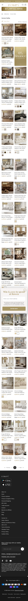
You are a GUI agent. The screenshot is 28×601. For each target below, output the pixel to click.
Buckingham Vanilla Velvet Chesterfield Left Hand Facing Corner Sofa (7, 101)
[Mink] (5, 43)
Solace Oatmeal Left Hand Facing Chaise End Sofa (20, 196)
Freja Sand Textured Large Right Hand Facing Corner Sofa (20, 216)
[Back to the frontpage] (2, 14)
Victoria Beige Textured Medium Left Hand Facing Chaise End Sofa (19, 391)
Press (3, 512)
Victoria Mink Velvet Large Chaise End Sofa (7, 124)
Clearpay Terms (5, 529)
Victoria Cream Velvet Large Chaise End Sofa (19, 434)
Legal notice (18, 597)
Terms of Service (6, 527)
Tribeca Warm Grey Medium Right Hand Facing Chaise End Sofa (20, 101)
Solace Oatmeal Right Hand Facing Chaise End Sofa (19, 351)
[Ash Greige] (15, 106)
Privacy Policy (5, 531)
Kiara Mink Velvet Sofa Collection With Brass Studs (20, 173)
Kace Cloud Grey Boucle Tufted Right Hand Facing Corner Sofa (7, 216)
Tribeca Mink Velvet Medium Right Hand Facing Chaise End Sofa (7, 81)
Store (3, 494)
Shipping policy (23, 594)
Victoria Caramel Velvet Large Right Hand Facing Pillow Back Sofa (19, 262)
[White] (18, 221)
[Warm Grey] (18, 106)
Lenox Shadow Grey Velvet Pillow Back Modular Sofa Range (19, 124)
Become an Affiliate (7, 510)
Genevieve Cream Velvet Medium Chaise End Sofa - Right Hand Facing (7, 173)
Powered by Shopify (19, 590)
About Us (4, 492)
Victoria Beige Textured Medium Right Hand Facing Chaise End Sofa (7, 414)
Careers (3, 507)
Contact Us (4, 518)
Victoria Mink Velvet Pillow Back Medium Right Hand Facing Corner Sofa (20, 239)
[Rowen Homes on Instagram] (6, 561)
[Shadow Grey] (18, 129)
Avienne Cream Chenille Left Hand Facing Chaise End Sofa (7, 61)
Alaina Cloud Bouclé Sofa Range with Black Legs (7, 239)
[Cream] (3, 43)
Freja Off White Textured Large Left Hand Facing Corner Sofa (7, 282)
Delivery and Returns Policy (8, 522)
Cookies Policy (5, 534)
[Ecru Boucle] (8, 43)
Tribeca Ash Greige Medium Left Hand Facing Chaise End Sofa (7, 371)
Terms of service (17, 594)
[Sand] (15, 221)
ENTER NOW (14, 308)
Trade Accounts (5, 505)
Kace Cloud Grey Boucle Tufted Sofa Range (19, 414)
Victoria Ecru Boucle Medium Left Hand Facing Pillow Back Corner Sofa (20, 147)
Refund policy (4, 594)
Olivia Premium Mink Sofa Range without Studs (20, 81)
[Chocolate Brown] (20, 106)
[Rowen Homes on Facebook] (2, 561)
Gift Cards (4, 503)
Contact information (11, 597)
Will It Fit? (4, 525)
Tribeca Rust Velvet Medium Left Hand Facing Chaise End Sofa (19, 38)
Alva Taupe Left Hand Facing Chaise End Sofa (20, 371)
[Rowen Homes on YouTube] (11, 561)
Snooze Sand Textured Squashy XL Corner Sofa (20, 282)
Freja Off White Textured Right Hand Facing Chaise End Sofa (7, 434)
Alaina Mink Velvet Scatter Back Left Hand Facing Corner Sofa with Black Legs (7, 262)
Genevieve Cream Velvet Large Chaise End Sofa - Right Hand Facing (7, 351)
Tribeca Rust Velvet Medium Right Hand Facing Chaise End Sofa (7, 196)
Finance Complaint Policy (8, 498)
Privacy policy (10, 594)
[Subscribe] (22, 549)
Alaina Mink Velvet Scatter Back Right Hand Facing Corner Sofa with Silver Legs (7, 457)
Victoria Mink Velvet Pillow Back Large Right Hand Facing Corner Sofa (7, 38)
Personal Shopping (6, 501)
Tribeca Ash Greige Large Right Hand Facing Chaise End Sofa (7, 147)
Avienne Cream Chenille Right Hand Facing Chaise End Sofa (7, 328)
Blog (3, 514)
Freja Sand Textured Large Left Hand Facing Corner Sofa (7, 391)
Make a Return (5, 520)
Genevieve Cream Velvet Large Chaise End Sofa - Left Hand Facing (20, 457)
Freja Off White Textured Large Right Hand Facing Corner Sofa (20, 328)
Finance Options (6, 496)
